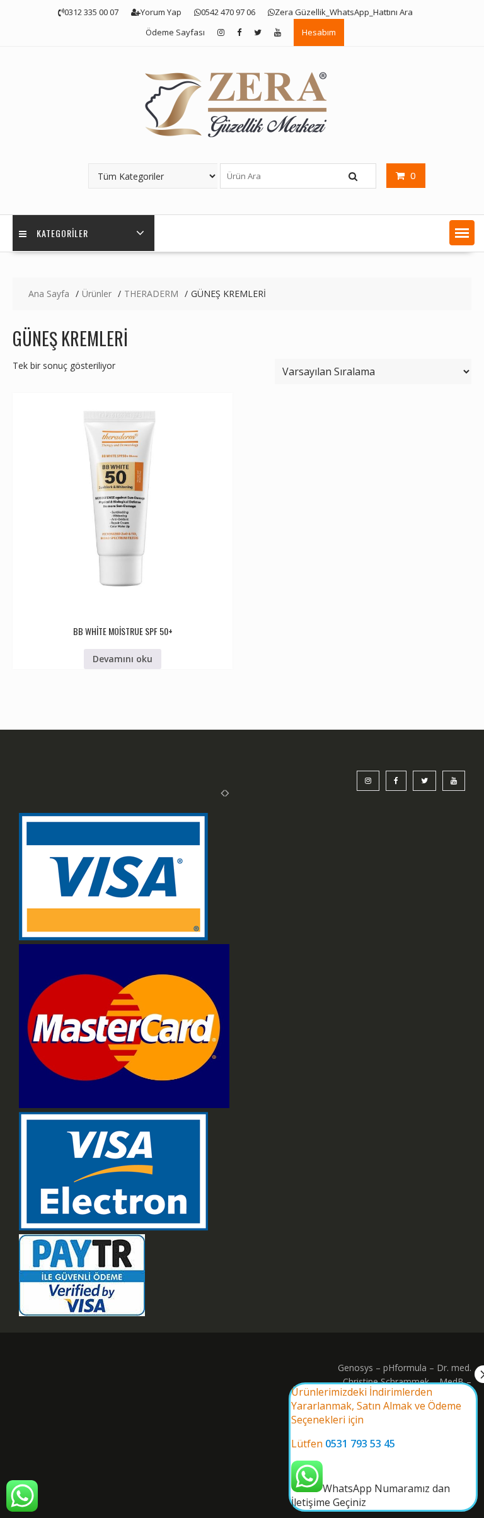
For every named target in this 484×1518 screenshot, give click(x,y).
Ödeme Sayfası (175, 32)
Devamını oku (123, 659)
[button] (462, 232)
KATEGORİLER (62, 233)
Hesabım (319, 32)
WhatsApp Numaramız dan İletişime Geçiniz (376, 1447)
